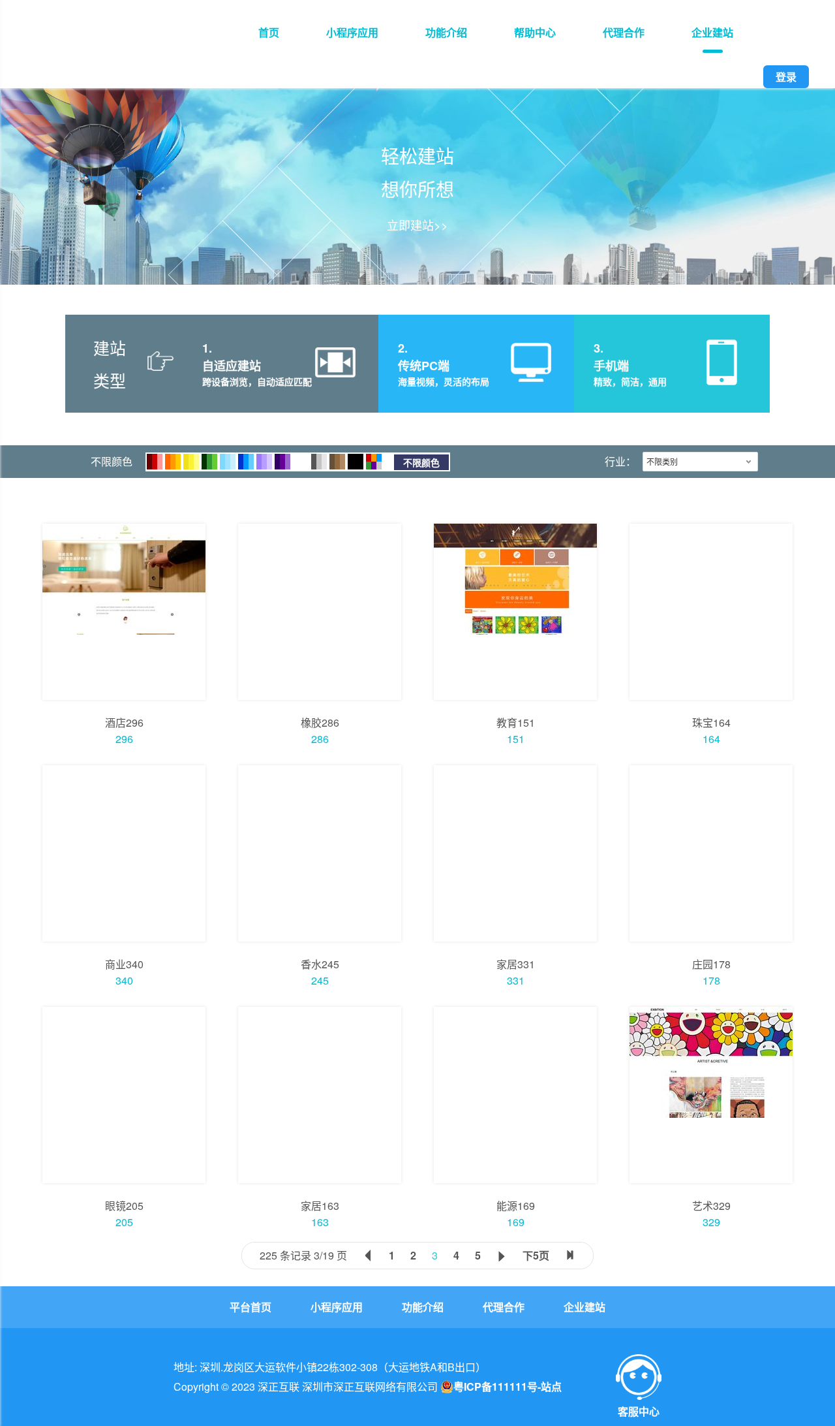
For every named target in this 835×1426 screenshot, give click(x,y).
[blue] (246, 461)
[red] (154, 461)
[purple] (282, 461)
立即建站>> (417, 224)
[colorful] (374, 461)
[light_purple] (264, 461)
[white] (301, 461)
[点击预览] (123, 612)
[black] (355, 461)
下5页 (536, 1255)
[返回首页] (118, 47)
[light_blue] (227, 461)
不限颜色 (421, 462)
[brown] (337, 461)
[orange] (173, 461)
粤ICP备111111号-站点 (507, 1386)
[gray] (319, 461)
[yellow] (191, 461)
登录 (786, 76)
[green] (209, 461)
